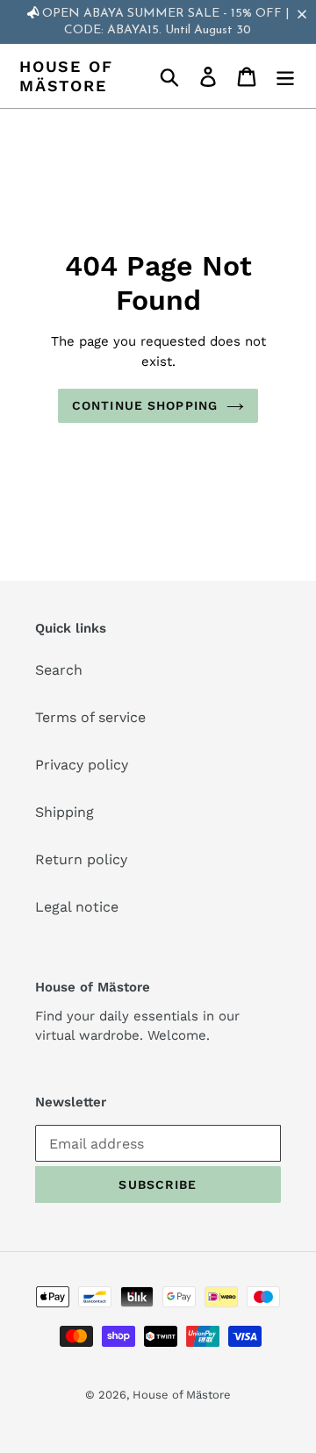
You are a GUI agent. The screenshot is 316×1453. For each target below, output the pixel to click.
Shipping (64, 812)
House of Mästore (65, 76)
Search (59, 670)
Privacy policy (81, 764)
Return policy (81, 859)
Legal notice (76, 906)
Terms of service (90, 717)
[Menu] (285, 76)
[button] (305, 14)
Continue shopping (145, 405)
